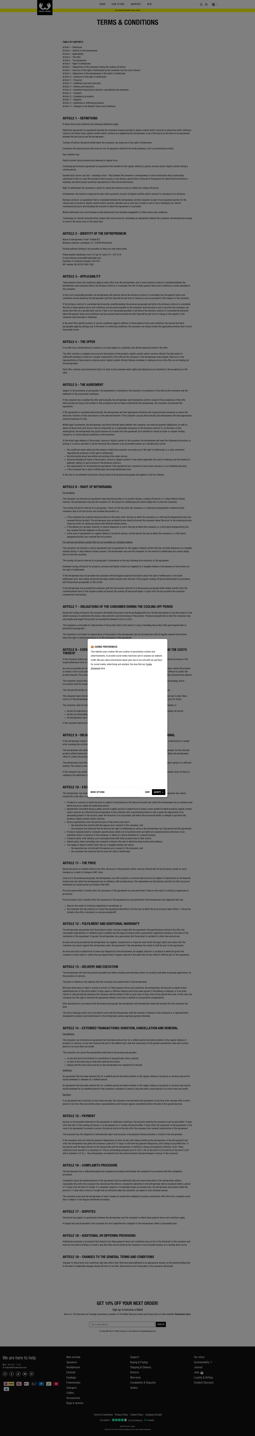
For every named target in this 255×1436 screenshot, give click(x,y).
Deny (147, 792)
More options (98, 792)
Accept (157, 792)
